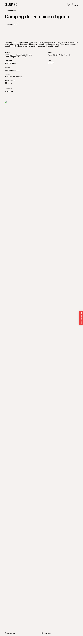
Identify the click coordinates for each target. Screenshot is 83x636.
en (68, 4)
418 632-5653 (10, 63)
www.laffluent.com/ (12, 77)
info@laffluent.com (12, 70)
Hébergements (11, 10)
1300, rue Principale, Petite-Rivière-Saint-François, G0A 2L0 (18, 56)
